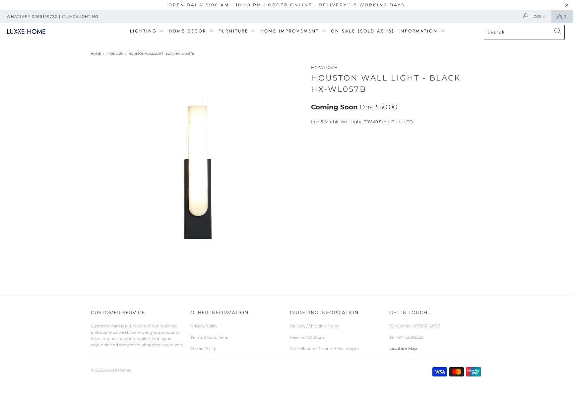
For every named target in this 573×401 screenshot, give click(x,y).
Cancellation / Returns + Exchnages (324, 348)
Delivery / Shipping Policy (314, 325)
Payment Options (307, 337)
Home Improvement (290, 31)
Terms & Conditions (209, 337)
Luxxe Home (26, 31)
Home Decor (187, 31)
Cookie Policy (203, 348)
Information (418, 31)
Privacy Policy (203, 325)
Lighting (144, 31)
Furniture (233, 31)
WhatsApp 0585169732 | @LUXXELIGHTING (52, 17)
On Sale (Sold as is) (362, 31)
